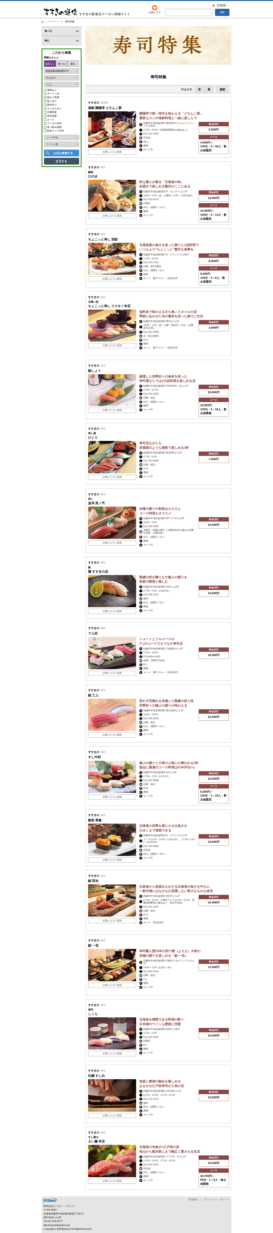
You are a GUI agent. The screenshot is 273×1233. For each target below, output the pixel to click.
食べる (61, 63)
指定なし (50, 63)
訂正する (61, 161)
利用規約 (193, 1199)
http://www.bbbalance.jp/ (57, 1225)
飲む (73, 63)
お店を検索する (63, 153)
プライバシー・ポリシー (216, 1199)
